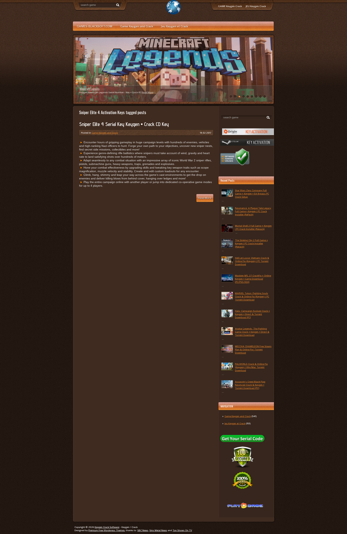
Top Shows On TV (182, 530)
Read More (147, 92)
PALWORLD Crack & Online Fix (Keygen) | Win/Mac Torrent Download (251, 367)
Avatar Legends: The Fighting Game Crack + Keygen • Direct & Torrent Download (252, 332)
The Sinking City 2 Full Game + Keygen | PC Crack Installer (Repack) (251, 243)
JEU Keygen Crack (256, 6)
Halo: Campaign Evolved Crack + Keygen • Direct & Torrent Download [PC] (252, 314)
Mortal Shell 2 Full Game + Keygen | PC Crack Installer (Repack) (253, 227)
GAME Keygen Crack (230, 6)
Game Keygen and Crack (136, 26)
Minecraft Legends (89, 89)
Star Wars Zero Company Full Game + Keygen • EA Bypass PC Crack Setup (252, 193)
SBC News (142, 530)
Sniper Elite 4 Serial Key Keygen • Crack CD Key (124, 124)
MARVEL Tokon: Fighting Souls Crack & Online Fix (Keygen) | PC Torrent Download (252, 296)
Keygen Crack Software (107, 527)
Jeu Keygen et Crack (174, 26)
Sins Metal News (158, 530)
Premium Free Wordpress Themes (106, 530)
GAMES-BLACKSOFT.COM (94, 26)
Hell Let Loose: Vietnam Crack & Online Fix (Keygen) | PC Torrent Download (252, 261)
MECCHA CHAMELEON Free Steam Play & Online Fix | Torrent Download (253, 349)
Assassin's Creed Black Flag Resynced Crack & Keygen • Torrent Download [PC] (250, 385)
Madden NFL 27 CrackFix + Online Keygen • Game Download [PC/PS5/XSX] (253, 279)
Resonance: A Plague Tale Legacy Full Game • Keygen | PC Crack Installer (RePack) (253, 211)
